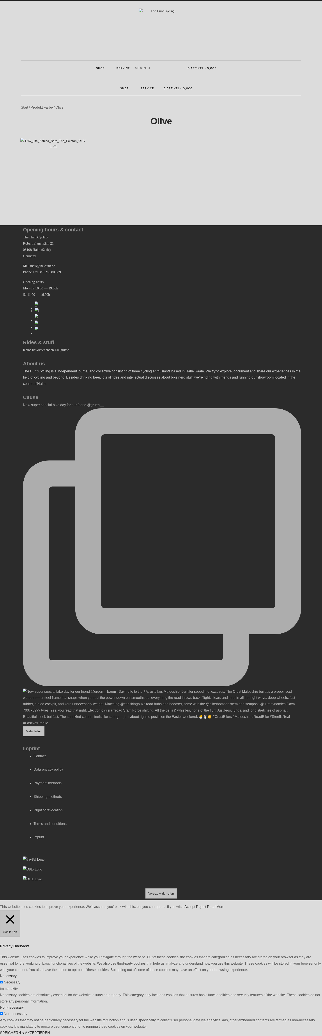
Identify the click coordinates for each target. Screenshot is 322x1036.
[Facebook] (37, 304)
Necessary (12, 982)
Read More (215, 907)
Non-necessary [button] (12, 1007)
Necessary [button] (8, 976)
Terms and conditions (50, 824)
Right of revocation (48, 810)
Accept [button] (189, 907)
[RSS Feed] (37, 329)
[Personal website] (37, 323)
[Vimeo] (37, 316)
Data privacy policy (48, 769)
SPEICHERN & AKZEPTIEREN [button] (25, 1033)
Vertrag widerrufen (161, 893)
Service (123, 68)
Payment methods (48, 783)
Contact (40, 756)
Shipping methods (48, 796)
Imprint (39, 837)
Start (24, 107)
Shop (100, 68)
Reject (201, 907)
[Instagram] (37, 310)
